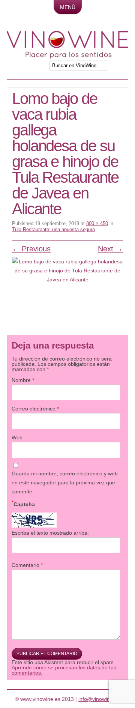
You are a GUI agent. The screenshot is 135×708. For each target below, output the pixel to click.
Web (17, 437)
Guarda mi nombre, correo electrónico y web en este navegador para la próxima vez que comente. (65, 482)
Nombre (23, 380)
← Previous (31, 249)
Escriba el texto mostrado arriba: (50, 533)
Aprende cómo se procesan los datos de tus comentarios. (64, 670)
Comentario (27, 565)
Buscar (120, 67)
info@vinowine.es (99, 699)
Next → (110, 249)
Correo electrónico (35, 409)
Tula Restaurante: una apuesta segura (53, 229)
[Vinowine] (67, 57)
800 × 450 (97, 223)
